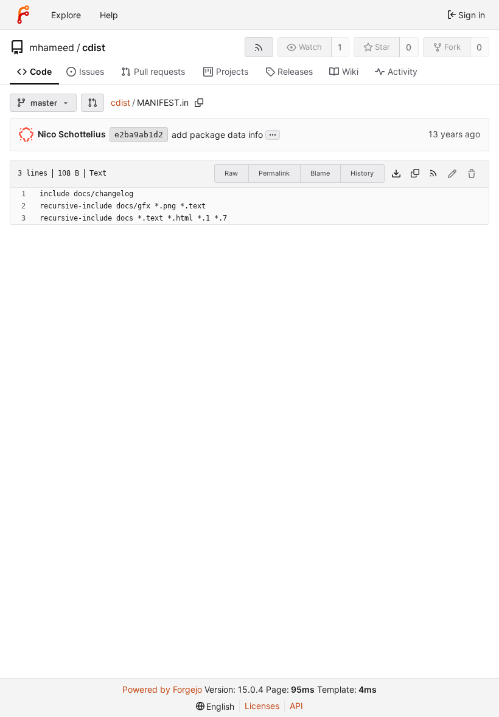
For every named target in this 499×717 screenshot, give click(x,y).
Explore (66, 15)
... (272, 133)
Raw (231, 173)
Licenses (262, 706)
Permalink (274, 173)
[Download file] (396, 174)
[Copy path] (199, 102)
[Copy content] (415, 174)
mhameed (51, 47)
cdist (93, 47)
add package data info (217, 134)
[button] (92, 103)
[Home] (23, 15)
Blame (320, 173)
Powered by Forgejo (162, 689)
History (362, 173)
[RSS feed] (259, 47)
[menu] (215, 706)
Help (109, 15)
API (296, 706)
